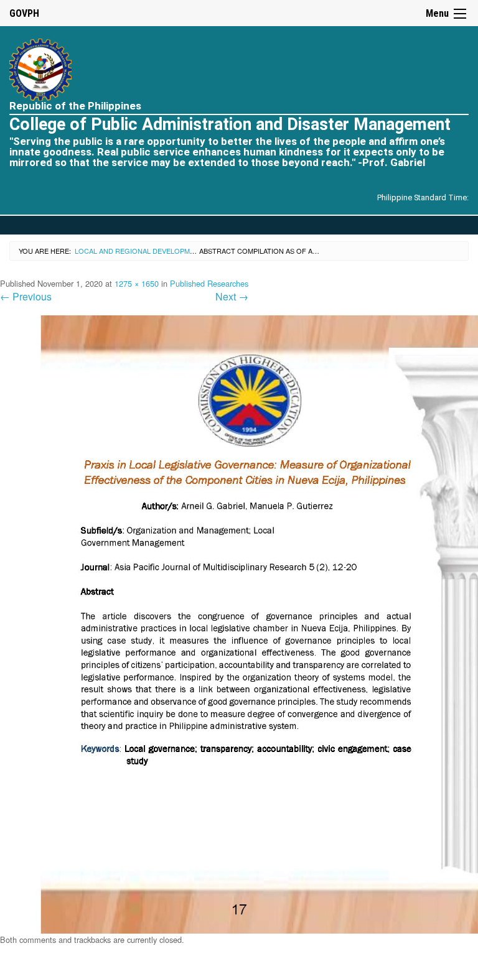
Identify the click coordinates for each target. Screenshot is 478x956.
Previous (26, 296)
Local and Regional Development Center (154, 251)
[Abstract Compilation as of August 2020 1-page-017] (239, 623)
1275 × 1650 (137, 283)
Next (231, 296)
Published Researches (209, 283)
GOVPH (24, 13)
